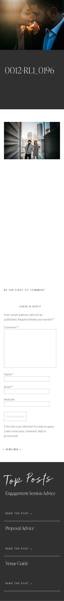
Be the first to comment (24, 290)
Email (8, 387)
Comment (11, 327)
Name (8, 374)
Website (9, 399)
